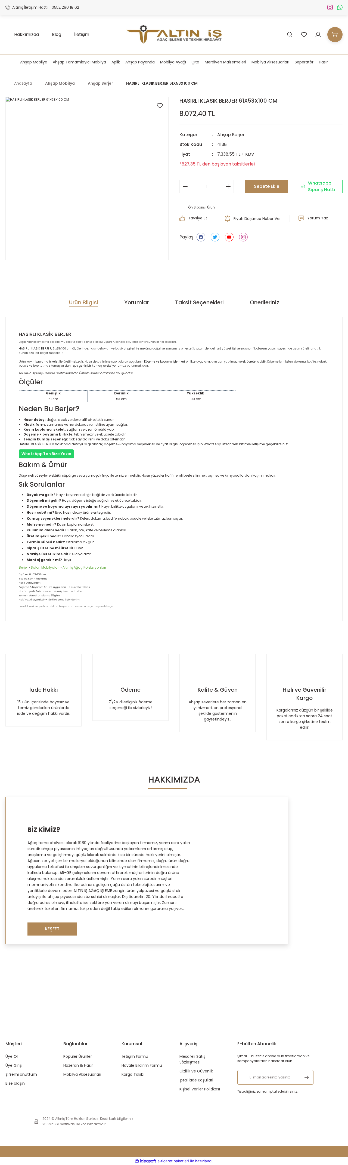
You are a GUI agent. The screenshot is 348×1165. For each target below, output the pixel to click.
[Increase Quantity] (228, 186)
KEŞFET (52, 929)
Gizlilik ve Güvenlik (196, 1071)
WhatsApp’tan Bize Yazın (46, 453)
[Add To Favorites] (160, 105)
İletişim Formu (135, 1056)
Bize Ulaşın (15, 1083)
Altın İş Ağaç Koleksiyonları (84, 567)
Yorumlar (136, 302)
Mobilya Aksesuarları (82, 1074)
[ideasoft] (145, 1161)
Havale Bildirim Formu (142, 1065)
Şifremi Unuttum (21, 1074)
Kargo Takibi (133, 1074)
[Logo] (174, 34)
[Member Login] (318, 34)
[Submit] (306, 1077)
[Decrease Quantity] (185, 186)
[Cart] (335, 34)
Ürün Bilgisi (83, 302)
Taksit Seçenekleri (199, 302)
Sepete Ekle (266, 186)
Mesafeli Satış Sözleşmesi (192, 1059)
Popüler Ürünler (77, 1056)
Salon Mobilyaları (45, 567)
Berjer (23, 567)
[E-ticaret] (173, 1160)
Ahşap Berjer (231, 134)
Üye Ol (11, 1056)
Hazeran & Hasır (78, 1065)
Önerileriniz (264, 302)
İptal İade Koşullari (196, 1080)
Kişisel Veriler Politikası (199, 1089)
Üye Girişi (13, 1065)
